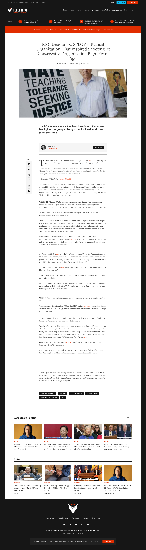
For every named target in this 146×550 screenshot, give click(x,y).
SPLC (63, 397)
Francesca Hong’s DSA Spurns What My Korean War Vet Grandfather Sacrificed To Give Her (27, 446)
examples (72, 239)
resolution (92, 160)
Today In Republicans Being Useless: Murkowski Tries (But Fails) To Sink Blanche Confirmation (87, 446)
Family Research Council (48, 393)
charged (69, 342)
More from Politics (25, 417)
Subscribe (133, 2)
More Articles (98, 147)
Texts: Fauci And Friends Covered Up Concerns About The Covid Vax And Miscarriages (27, 488)
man (58, 254)
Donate (122, 2)
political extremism (76, 393)
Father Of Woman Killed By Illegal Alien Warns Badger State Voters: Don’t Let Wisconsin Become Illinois (57, 446)
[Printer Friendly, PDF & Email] (29, 191)
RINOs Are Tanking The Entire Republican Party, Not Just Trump (116, 445)
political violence (92, 393)
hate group (63, 393)
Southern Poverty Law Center (49, 397)
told (62, 267)
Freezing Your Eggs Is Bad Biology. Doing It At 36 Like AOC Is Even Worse (56, 488)
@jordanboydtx (53, 148)
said (84, 337)
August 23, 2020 (65, 179)
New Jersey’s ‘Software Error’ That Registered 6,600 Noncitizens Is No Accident (87, 488)
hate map (86, 306)
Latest (17, 459)
